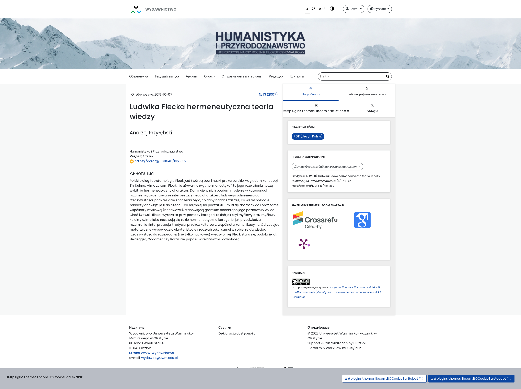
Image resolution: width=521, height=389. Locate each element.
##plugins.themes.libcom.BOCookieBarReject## (384, 378)
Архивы (192, 76)
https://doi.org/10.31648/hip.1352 (160, 161)
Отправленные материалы (242, 76)
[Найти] (387, 76)
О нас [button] (208, 76)
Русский (380, 9)
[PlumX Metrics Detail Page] (304, 243)
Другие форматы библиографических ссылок (326, 166)
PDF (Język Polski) (308, 136)
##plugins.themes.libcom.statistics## (316, 111)
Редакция (276, 76)
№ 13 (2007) (268, 94)
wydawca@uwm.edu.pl (159, 357)
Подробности (311, 94)
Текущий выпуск (167, 76)
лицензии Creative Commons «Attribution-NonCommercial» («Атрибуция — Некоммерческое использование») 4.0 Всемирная (338, 292)
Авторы (372, 111)
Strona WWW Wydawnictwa (151, 353)
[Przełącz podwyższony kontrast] (332, 8)
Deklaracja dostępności (237, 333)
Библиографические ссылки (366, 94)
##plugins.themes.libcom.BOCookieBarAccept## (471, 378)
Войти (354, 9)
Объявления (138, 76)
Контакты (297, 76)
